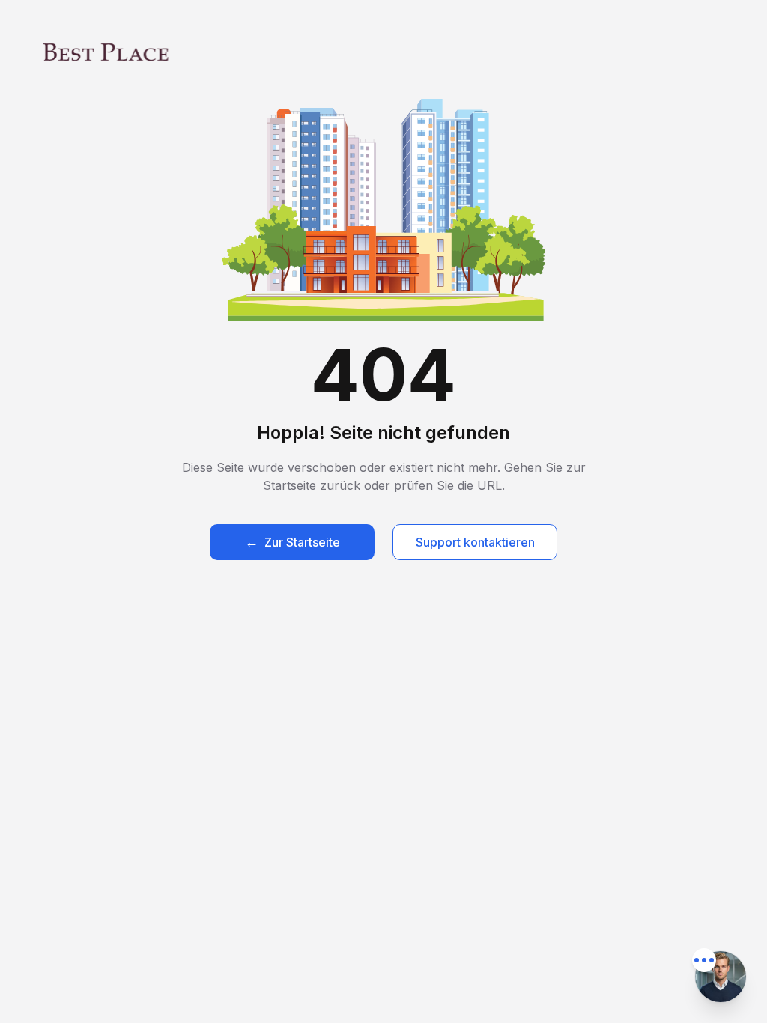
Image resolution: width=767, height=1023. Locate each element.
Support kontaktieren (475, 542)
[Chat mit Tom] (720, 976)
